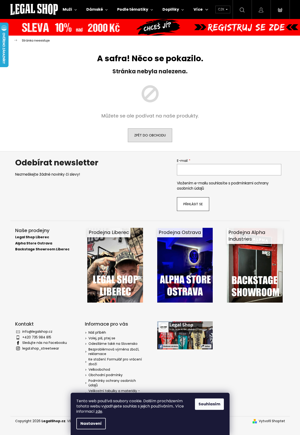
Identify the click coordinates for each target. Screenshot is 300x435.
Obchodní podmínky (105, 375)
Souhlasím (209, 404)
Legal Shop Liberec (32, 237)
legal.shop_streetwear (40, 348)
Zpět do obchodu (150, 135)
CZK (221, 9)
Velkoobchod (99, 369)
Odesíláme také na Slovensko (113, 343)
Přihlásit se (193, 204)
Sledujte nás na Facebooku (44, 342)
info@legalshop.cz (37, 331)
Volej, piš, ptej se (101, 338)
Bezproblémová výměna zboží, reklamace (113, 351)
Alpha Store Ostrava (33, 243)
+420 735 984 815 (36, 337)
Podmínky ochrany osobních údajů (112, 383)
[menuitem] (70, 9)
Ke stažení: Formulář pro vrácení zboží (115, 361)
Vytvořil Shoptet (272, 421)
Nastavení (91, 423)
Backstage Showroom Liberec (42, 249)
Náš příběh (97, 332)
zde (99, 411)
